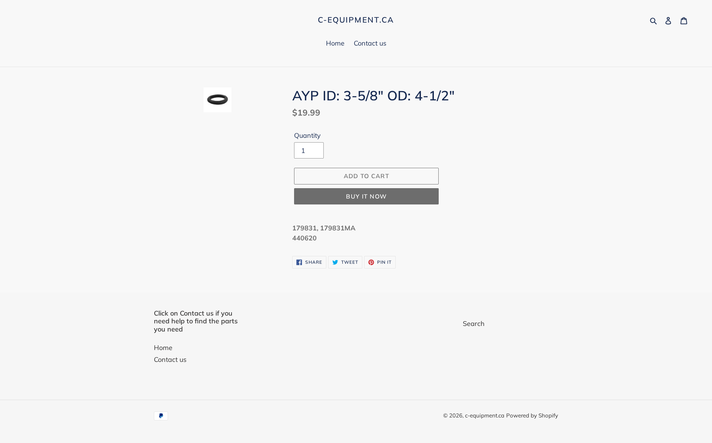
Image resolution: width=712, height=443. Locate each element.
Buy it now (366, 196)
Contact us (170, 359)
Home (163, 347)
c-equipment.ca (356, 19)
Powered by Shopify (532, 415)
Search (474, 323)
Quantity (307, 135)
